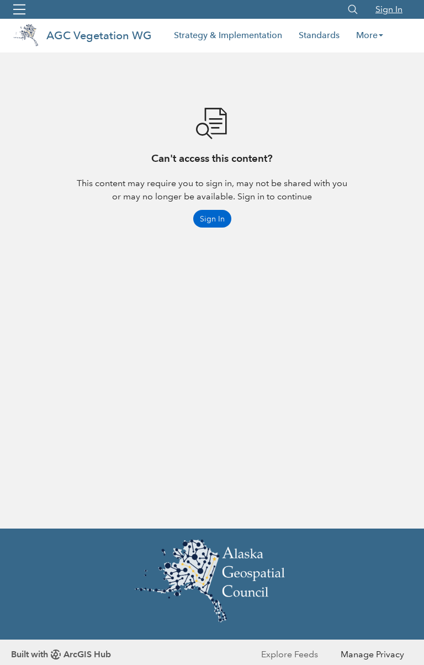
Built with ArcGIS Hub (61, 654)
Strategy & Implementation (228, 35)
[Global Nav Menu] (19, 9)
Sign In (388, 9)
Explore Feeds (289, 654)
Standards (319, 35)
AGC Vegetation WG (99, 35)
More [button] (367, 35)
